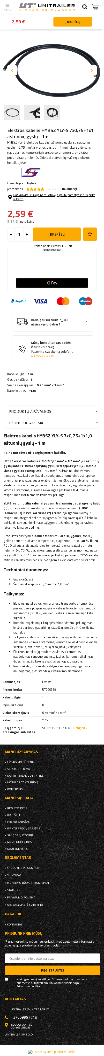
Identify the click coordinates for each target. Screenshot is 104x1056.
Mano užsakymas (21, 751)
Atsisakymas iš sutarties (25, 904)
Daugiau (79, 727)
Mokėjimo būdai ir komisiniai (28, 882)
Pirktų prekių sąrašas (23, 828)
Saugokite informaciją (23, 867)
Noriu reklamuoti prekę (25, 775)
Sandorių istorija (20, 835)
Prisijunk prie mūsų (24, 933)
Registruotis (17, 808)
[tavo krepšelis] (95, 7)
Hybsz (31, 183)
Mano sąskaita (19, 798)
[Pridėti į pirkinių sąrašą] (90, 234)
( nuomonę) (68, 189)
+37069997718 (42, 356)
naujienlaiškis (17, 848)
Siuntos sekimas (19, 768)
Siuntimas (14, 875)
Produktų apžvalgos (30, 411)
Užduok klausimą (26, 423)
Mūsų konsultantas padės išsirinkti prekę (52, 349)
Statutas (13, 890)
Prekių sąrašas (18, 821)
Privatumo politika (21, 897)
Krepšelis (14, 815)
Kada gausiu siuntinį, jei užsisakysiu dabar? (49, 322)
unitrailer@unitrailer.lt (30, 1009)
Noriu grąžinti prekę (22, 782)
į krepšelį (56, 234)
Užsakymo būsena (20, 762)
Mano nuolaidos (19, 842)
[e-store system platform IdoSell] (52, 1051)
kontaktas (15, 789)
